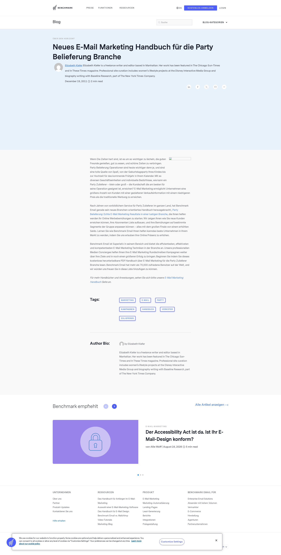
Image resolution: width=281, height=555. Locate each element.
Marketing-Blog (105, 524)
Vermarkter (193, 507)
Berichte (147, 515)
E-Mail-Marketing (151, 499)
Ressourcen (127, 8)
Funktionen (105, 8)
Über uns (57, 499)
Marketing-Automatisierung (156, 503)
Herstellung (193, 515)
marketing (127, 300)
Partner (56, 503)
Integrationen (149, 520)
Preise (90, 8)
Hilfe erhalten (59, 521)
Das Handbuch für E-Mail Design (113, 511)
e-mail (145, 300)
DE (180, 8)
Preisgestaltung (150, 524)
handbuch (148, 309)
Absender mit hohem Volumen (202, 503)
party (160, 300)
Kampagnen (127, 309)
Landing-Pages (150, 507)
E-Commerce (194, 511)
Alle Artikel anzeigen (210, 404)
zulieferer (127, 318)
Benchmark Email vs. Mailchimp (113, 515)
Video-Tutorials (105, 520)
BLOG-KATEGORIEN (213, 22)
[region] (117, 541)
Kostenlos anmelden (201, 8)
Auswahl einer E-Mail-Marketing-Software (118, 507)
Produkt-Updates (61, 507)
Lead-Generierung (151, 511)
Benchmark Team (160, 446)
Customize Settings (172, 541)
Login (222, 8)
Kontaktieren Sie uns (62, 511)
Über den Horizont (64, 39)
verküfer (167, 309)
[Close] (216, 540)
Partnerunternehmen (198, 524)
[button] (106, 406)
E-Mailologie (153, 426)
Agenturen (193, 520)
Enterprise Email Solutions (200, 499)
